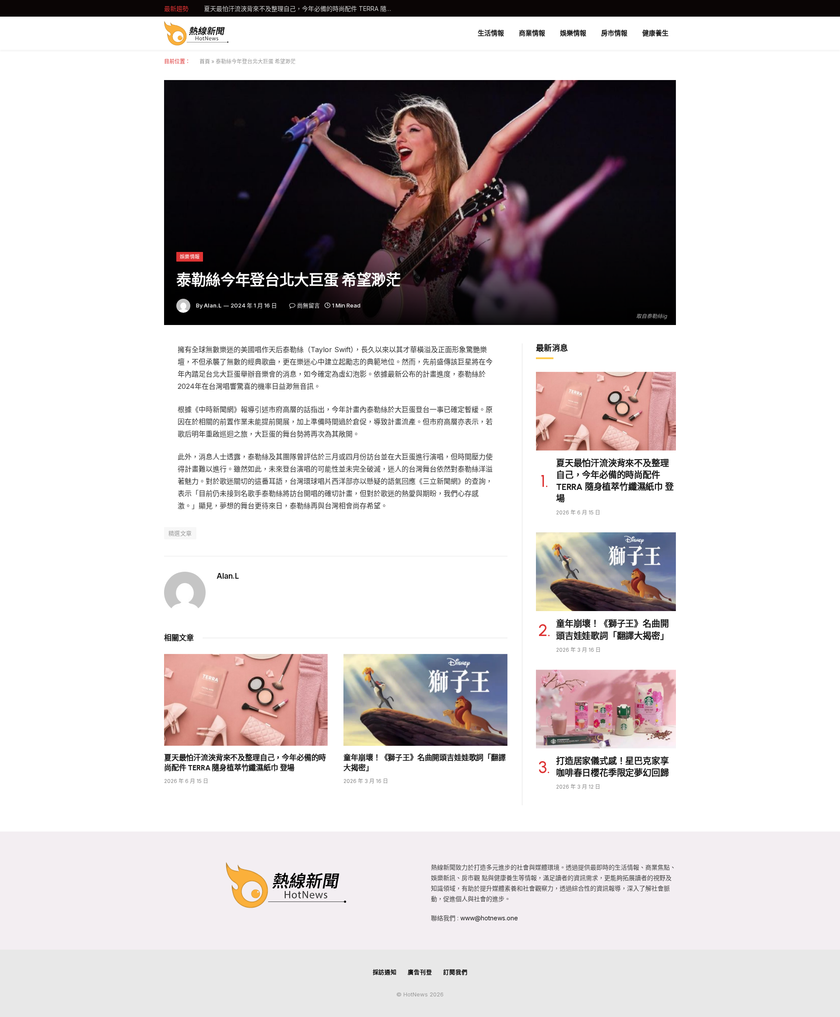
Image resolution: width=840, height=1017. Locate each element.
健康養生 (655, 33)
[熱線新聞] (197, 33)
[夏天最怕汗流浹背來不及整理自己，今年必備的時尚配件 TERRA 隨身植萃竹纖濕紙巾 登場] (246, 700)
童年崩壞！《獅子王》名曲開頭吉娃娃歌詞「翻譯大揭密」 (283, 8)
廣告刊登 (420, 971)
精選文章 (180, 533)
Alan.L (212, 305)
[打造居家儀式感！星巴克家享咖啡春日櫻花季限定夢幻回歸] (606, 709)
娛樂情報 (573, 33)
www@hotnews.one (489, 918)
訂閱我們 (455, 971)
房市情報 (614, 33)
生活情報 (491, 33)
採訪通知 (385, 971)
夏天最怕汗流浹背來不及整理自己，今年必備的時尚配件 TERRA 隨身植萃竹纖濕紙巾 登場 (245, 762)
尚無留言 (308, 305)
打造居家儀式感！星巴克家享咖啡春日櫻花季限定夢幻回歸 (612, 767)
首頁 (205, 61)
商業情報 (532, 33)
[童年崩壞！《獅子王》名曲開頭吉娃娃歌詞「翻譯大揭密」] (425, 700)
